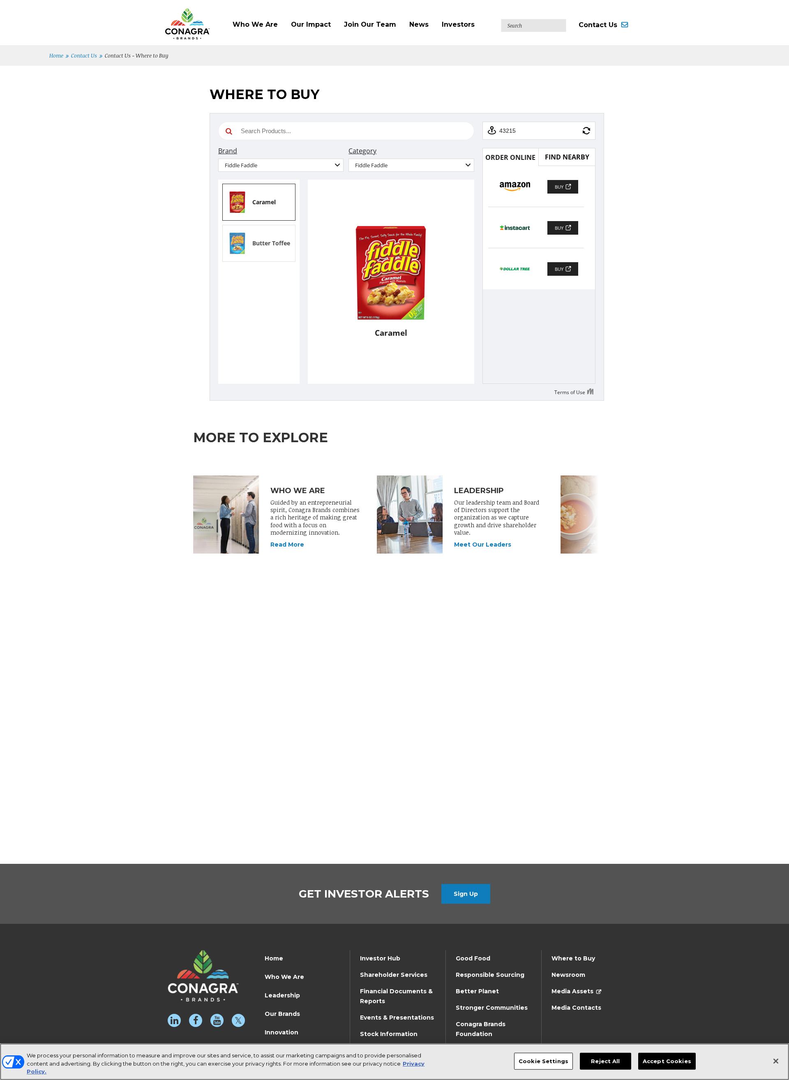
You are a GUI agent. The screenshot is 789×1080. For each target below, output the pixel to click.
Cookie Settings (543, 1060)
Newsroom (568, 974)
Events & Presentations (397, 1017)
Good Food (473, 958)
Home (56, 55)
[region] (394, 1061)
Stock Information (389, 1034)
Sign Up (466, 894)
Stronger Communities (492, 1007)
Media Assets (572, 991)
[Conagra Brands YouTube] (217, 1020)
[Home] (195, 19)
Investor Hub (380, 958)
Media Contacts (576, 1007)
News (419, 24)
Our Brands (282, 1014)
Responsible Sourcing (490, 974)
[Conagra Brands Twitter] (238, 1020)
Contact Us (598, 25)
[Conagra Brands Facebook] (195, 1020)
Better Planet (477, 991)
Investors (458, 24)
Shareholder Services (393, 974)
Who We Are (255, 24)
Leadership (282, 995)
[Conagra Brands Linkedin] (174, 1020)
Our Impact (311, 24)
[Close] (776, 1061)
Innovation (281, 1032)
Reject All (605, 1060)
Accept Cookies (667, 1060)
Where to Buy (573, 958)
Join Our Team (370, 24)
